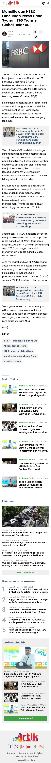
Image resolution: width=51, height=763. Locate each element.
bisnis (7, 340)
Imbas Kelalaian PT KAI (25, 340)
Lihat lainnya (24, 718)
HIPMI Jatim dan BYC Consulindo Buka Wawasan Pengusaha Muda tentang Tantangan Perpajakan (34, 413)
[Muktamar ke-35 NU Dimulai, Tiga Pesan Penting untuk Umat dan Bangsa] (9, 428)
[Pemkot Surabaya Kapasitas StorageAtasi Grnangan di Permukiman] (25, 516)
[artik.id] (13, 3)
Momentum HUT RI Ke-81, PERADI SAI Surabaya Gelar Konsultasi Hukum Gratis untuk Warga (26, 621)
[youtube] (28, 746)
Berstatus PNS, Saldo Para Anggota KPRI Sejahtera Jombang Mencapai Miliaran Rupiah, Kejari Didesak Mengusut (23, 554)
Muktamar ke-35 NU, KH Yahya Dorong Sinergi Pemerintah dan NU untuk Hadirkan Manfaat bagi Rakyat (33, 450)
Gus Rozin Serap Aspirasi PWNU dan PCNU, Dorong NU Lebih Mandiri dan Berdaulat (24, 564)
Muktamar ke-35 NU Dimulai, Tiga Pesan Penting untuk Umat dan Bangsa (33, 431)
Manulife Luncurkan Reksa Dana (20, 356)
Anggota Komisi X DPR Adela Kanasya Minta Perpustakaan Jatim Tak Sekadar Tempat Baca (28, 600)
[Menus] (3, 3)
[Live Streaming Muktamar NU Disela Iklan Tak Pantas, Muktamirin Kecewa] (9, 465)
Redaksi (11, 753)
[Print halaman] (36, 37)
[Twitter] (16, 746)
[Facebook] (10, 746)
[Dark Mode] (43, 3)
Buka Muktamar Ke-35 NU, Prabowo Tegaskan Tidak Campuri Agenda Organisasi (32, 394)
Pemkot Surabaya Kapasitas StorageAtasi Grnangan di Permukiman (24, 533)
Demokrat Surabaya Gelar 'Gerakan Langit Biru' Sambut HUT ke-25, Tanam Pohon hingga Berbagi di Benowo (28, 611)
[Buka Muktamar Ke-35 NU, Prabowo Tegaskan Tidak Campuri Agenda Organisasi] (9, 391)
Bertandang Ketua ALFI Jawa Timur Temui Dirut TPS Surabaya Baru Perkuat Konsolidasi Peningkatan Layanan (30, 137)
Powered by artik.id (25, 760)
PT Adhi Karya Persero (15, 345)
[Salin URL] (41, 32)
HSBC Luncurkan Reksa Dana (18, 351)
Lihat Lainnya (24, 572)
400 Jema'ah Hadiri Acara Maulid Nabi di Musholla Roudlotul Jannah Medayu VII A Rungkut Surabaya (28, 590)
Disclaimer (32, 756)
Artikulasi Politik (27, 385)
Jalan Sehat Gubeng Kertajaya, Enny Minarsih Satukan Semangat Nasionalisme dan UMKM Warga (27, 631)
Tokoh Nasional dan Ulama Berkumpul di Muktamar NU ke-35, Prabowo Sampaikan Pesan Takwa (31, 487)
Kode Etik (18, 756)
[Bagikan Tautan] (35, 32)
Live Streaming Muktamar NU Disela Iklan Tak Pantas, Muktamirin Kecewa (34, 468)
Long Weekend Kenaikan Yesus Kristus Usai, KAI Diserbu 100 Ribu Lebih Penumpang (30, 295)
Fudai (10, 31)
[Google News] (35, 746)
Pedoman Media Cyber (31, 753)
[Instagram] (22, 746)
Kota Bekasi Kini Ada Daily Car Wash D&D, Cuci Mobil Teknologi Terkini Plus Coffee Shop (31, 222)
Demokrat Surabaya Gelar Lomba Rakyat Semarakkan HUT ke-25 (23, 543)
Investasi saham (12, 361)
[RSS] (41, 746)
